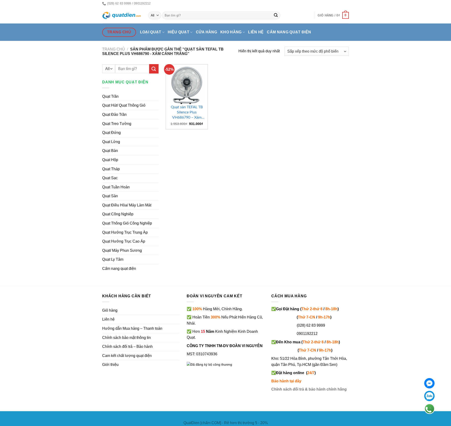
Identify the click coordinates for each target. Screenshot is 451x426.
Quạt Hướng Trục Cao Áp (123, 241)
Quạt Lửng (111, 142)
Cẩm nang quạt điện (289, 32)
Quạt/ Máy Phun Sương (122, 250)
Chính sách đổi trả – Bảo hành (127, 347)
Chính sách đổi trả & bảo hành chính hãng (309, 389)
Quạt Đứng (111, 133)
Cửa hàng (206, 32)
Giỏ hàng (109, 310)
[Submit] (276, 15)
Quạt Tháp (111, 169)
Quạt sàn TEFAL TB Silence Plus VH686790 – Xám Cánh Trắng (187, 112)
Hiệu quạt (178, 32)
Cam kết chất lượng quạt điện (127, 356)
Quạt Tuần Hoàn (116, 187)
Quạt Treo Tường (116, 124)
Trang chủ (113, 49)
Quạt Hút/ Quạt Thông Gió (123, 105)
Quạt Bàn (110, 151)
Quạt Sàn (110, 196)
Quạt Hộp (110, 160)
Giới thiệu (110, 365)
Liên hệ (256, 32)
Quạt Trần (110, 96)
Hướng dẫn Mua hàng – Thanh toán (132, 328)
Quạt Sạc (110, 178)
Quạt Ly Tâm (112, 259)
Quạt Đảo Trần (114, 114)
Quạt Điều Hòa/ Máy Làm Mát (126, 205)
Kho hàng (231, 32)
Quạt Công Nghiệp (117, 214)
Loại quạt (150, 32)
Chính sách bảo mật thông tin (126, 338)
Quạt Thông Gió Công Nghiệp (127, 223)
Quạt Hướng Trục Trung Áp (125, 232)
